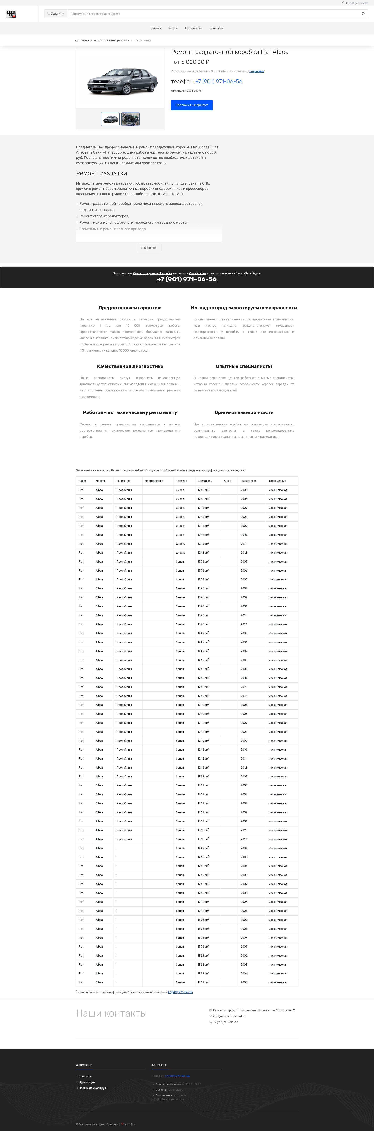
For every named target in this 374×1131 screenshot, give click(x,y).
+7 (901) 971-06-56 (356, 2)
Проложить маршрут (192, 105)
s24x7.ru (129, 1124)
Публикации (193, 28)
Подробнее (257, 71)
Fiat (136, 40)
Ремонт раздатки (118, 40)
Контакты (216, 28)
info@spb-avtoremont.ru (229, 1016)
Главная (156, 28)
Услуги (55, 13)
